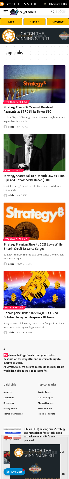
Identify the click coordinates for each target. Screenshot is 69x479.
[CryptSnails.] (23, 11)
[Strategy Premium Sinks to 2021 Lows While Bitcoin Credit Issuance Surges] (34, 221)
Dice (11, 21)
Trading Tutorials (16, 102)
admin (11, 126)
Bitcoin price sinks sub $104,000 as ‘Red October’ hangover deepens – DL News (31, 315)
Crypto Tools (13, 170)
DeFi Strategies (14, 308)
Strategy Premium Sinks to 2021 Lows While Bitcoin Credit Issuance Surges (33, 246)
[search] (53, 12)
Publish (34, 21)
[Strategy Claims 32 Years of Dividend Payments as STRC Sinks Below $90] (34, 84)
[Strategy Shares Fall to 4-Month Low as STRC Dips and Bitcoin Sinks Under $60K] (34, 152)
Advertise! (58, 21)
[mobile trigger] (7, 11)
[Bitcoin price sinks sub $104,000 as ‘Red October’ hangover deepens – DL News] (34, 289)
